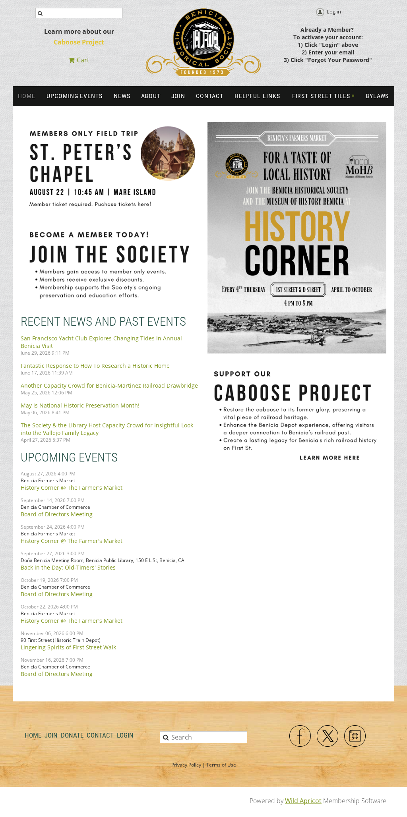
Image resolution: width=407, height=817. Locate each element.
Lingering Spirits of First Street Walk (68, 647)
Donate (72, 735)
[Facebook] (300, 736)
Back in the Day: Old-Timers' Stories (68, 567)
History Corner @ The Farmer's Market (71, 487)
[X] (328, 736)
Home (33, 735)
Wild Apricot (303, 800)
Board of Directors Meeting (57, 514)
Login (125, 735)
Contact (100, 735)
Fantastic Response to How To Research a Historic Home (95, 365)
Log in (334, 11)
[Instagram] (355, 736)
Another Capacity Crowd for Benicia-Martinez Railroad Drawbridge (109, 385)
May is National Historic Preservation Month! (80, 405)
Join (51, 735)
